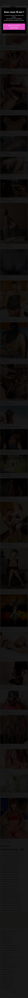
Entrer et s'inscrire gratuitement (14, 26)
